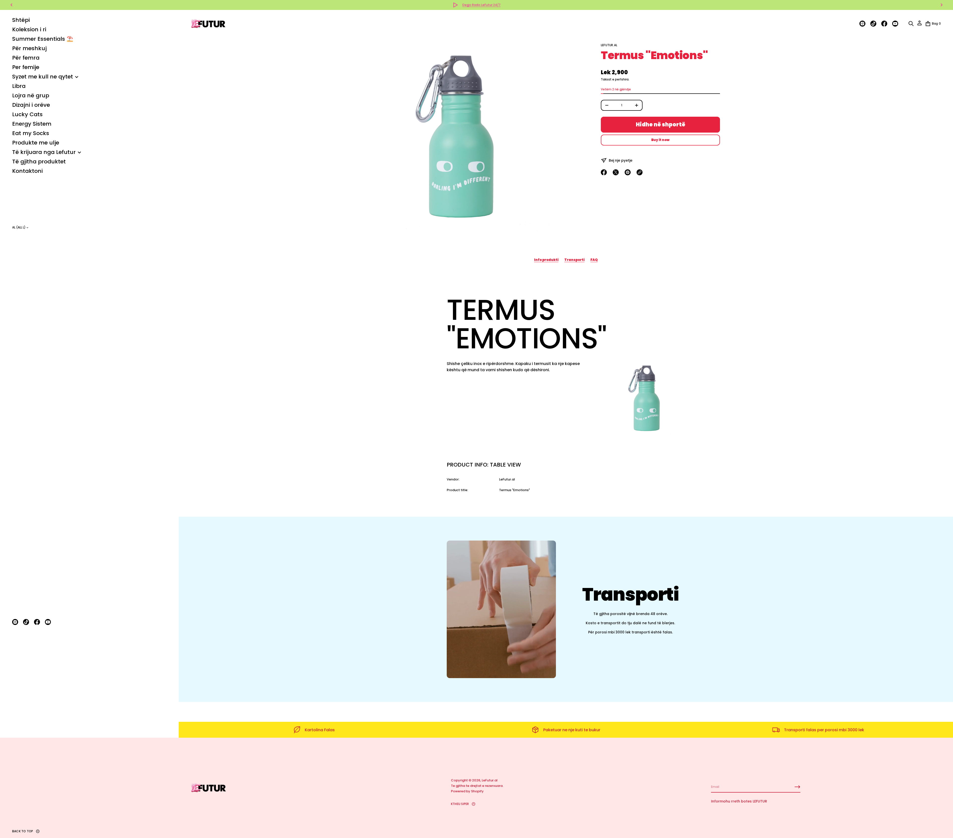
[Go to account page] (919, 25)
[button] (911, 23)
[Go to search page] (911, 23)
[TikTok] (26, 622)
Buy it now (660, 140)
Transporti (574, 259)
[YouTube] (47, 622)
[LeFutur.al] (208, 24)
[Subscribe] (797, 787)
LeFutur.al (609, 45)
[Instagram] (15, 622)
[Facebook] (37, 622)
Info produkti (546, 259)
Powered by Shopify (467, 791)
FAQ (594, 259)
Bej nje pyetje (620, 160)
